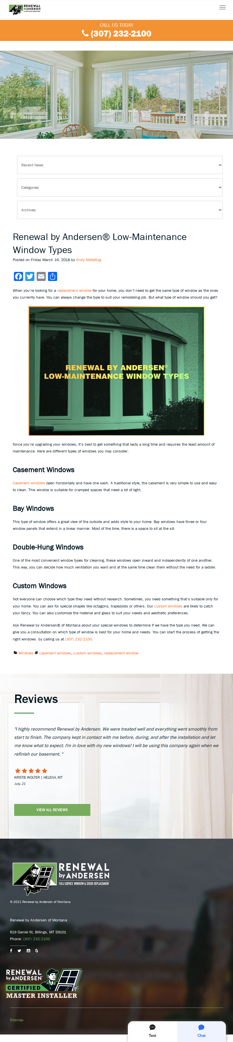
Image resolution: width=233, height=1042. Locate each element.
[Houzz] (37, 950)
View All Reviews (52, 810)
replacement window (74, 290)
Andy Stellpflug (88, 259)
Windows (26, 653)
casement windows (55, 653)
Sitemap (16, 1020)
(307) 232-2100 (121, 33)
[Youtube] (28, 950)
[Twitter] (19, 950)
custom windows (168, 606)
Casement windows (29, 483)
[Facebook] (11, 950)
